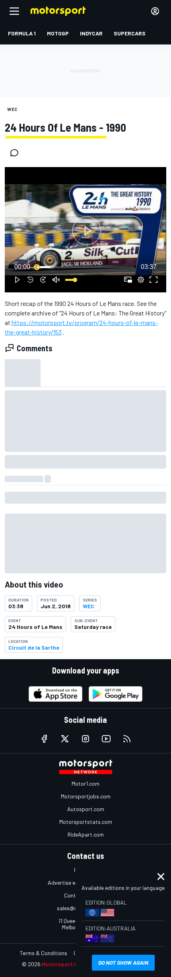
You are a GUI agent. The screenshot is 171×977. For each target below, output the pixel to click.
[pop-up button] (140, 279)
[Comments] (17, 153)
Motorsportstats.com (85, 821)
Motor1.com (85, 783)
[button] (87, 231)
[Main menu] (14, 11)
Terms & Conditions (43, 953)
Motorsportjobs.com (86, 796)
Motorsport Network (69, 964)
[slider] (85, 267)
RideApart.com (86, 834)
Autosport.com (85, 809)
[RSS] (127, 739)
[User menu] (155, 11)
